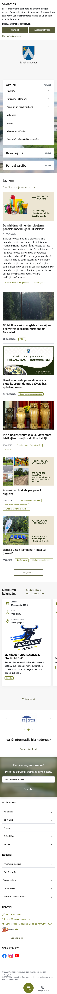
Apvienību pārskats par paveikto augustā (23, 492)
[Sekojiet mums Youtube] (17, 956)
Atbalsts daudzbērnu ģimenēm (17, 283)
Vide (22, 339)
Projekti (7, 828)
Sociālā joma (39, 283)
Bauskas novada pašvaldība (31, 394)
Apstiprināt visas (42, 29)
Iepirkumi (8, 819)
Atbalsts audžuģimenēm (41, 560)
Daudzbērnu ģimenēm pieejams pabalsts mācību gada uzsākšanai (24, 227)
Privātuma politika (12, 864)
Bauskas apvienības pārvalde (28, 501)
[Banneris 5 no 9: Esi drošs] (28, 719)
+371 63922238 (14, 914)
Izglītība (8, 449)
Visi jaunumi (28, 572)
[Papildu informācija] (16, 929)
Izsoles (7, 844)
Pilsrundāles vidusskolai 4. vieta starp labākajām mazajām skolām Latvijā (27, 436)
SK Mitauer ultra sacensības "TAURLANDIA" (22, 656)
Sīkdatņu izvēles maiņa (15, 896)
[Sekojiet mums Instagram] (10, 956)
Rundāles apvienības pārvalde (29, 445)
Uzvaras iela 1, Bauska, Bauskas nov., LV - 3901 (29, 923)
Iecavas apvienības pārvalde (16, 505)
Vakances (8, 811)
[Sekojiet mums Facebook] (4, 956)
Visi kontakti (17, 937)
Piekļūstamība (10, 872)
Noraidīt (15, 29)
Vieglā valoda (10, 880)
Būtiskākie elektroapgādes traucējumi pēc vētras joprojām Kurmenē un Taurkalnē (27, 329)
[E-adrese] (8, 929)
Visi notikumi (28, 699)
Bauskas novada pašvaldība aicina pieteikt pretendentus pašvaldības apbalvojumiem (25, 383)
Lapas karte (9, 888)
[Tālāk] (51, 719)
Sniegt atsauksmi (28, 749)
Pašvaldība (9, 836)
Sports (9, 678)
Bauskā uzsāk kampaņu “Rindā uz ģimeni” (24, 551)
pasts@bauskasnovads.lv (18, 919)
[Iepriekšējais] (6, 719)
